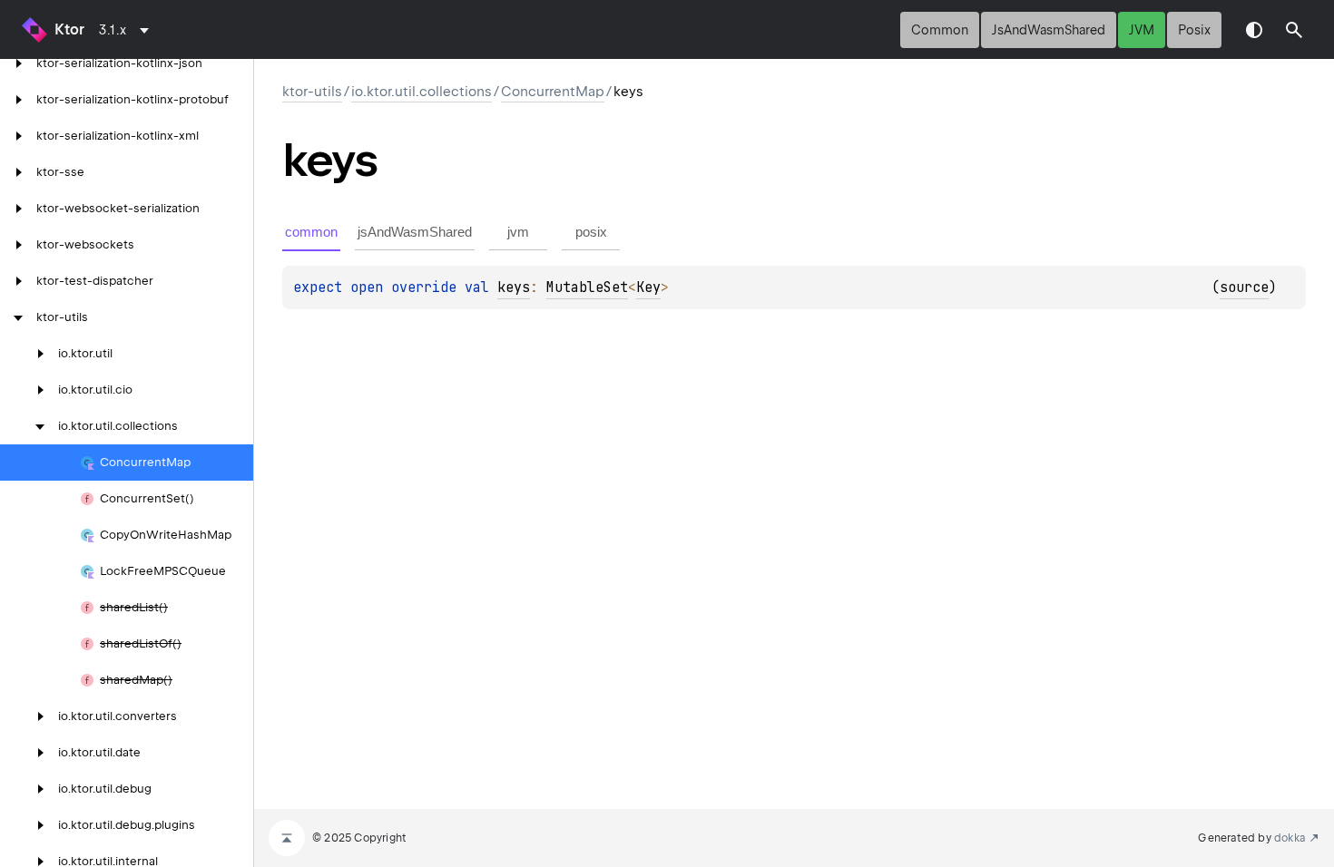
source (1244, 287)
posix (1194, 30)
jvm (1141, 30)
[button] (1294, 30)
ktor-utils (312, 91)
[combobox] (127, 30)
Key (648, 287)
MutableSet (587, 287)
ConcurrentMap (552, 91)
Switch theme (1254, 30)
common (939, 30)
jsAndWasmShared (1048, 30)
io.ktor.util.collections (421, 91)
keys (513, 287)
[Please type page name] (1294, 30)
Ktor (69, 29)
